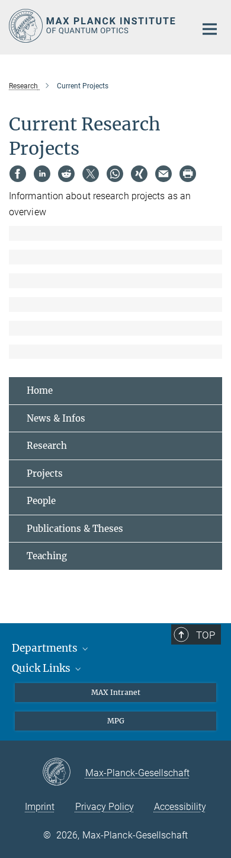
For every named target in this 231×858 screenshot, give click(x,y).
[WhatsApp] (115, 174)
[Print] (188, 174)
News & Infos (56, 418)
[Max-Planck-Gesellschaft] (63, 772)
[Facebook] (18, 174)
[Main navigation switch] (210, 29)
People (41, 500)
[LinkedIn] (42, 174)
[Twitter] (91, 174)
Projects (45, 473)
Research (47, 445)
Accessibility (180, 806)
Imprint (39, 806)
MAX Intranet (115, 692)
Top (205, 635)
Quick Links (42, 668)
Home (40, 390)
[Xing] (139, 174)
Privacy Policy (104, 806)
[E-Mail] (163, 174)
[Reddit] (66, 174)
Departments (46, 648)
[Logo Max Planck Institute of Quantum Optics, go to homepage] (93, 26)
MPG (115, 720)
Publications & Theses (75, 528)
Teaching (47, 556)
